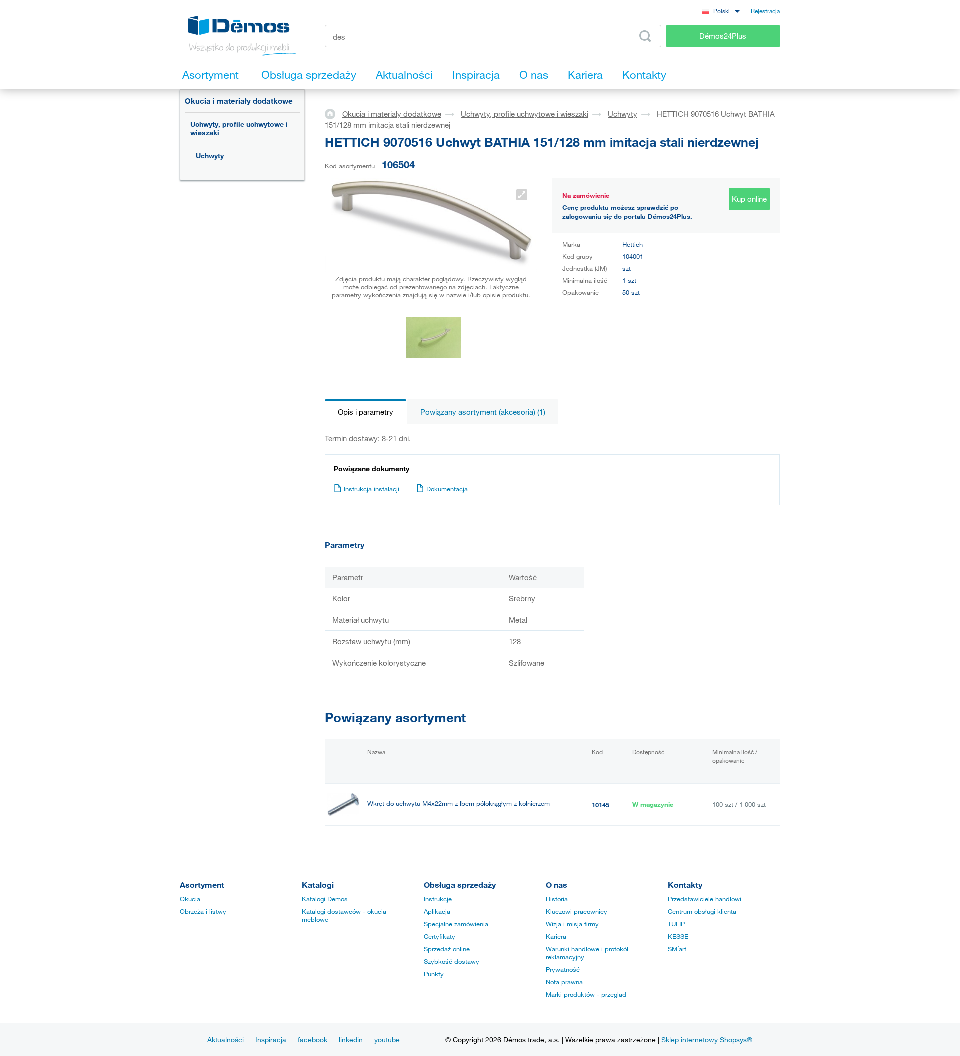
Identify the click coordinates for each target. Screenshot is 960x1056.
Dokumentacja (447, 489)
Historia (557, 899)
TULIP (676, 924)
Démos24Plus (723, 35)
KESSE (678, 936)
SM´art (677, 949)
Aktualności (226, 1039)
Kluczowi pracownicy (577, 911)
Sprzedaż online (447, 949)
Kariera (556, 936)
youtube (387, 1039)
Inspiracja (271, 1039)
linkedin (351, 1039)
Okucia (190, 899)
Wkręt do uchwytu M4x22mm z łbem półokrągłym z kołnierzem (459, 803)
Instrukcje (438, 899)
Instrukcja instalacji (372, 489)
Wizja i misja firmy (572, 924)
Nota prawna (564, 982)
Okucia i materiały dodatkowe (239, 100)
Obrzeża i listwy (203, 911)
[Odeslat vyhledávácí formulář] (645, 36)
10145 (601, 805)
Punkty (434, 974)
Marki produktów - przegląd (586, 994)
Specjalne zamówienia (456, 924)
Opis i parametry (366, 411)
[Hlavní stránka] (333, 113)
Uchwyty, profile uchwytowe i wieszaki (239, 128)
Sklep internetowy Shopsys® (707, 1039)
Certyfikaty (440, 936)
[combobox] (721, 10)
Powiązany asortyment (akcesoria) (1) (483, 411)
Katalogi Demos (325, 899)
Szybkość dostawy (452, 961)
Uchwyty (210, 155)
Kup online (749, 198)
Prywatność (563, 969)
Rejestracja (765, 11)
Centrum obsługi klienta (702, 911)
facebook (313, 1039)
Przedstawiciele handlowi (705, 899)
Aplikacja (437, 911)
